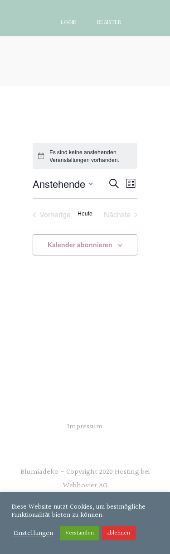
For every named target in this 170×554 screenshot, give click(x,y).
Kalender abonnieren (80, 244)
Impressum (85, 426)
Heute (85, 213)
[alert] (85, 156)
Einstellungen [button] (33, 533)
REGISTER (109, 22)
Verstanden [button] (79, 533)
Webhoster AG (85, 485)
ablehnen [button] (118, 533)
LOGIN (69, 22)
